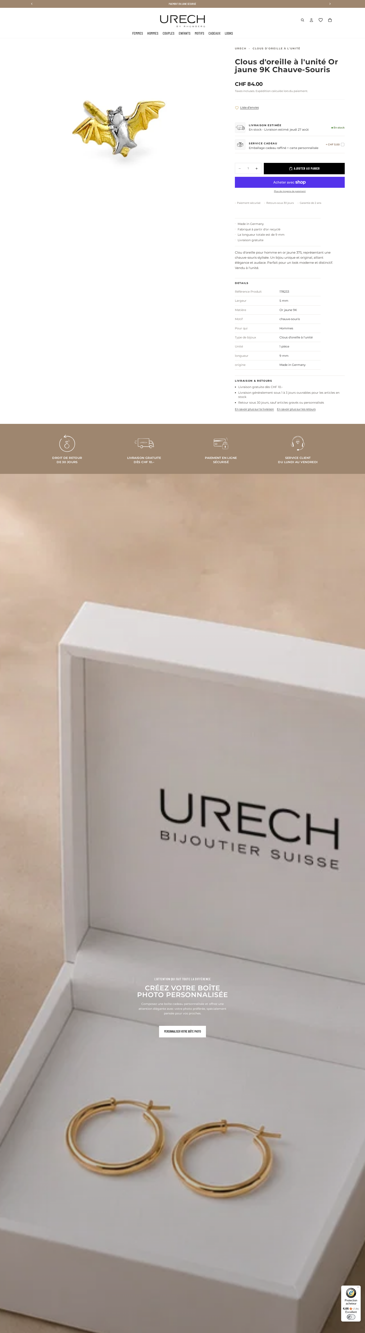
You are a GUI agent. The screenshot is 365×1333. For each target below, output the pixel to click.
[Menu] (358, 1288)
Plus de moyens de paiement (290, 191)
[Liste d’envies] (320, 20)
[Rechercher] (302, 20)
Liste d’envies (249, 107)
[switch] (351, 1316)
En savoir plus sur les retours (296, 409)
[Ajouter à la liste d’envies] (237, 108)
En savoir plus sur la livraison (254, 409)
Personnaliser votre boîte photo (182, 1031)
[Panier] (330, 20)
